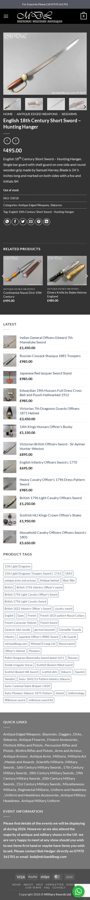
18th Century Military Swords (51, 773)
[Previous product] (15, 140)
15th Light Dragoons (18, 566)
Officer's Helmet (15, 651)
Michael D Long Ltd (43, 643)
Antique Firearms (32, 739)
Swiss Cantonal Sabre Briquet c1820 (27, 686)
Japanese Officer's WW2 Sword (38, 637)
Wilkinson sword (15, 700)
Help (39, 884)
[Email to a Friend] (31, 221)
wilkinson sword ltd (41, 700)
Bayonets (50, 734)
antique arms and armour (20, 580)
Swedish (10, 679)
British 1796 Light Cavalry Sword (25, 601)
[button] (6, 16)
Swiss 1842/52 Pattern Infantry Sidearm (44, 679)
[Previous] (10, 63)
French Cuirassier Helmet (20, 622)
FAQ (47, 887)
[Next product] (7, 140)
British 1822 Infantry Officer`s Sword (28, 608)
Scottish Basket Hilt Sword (21, 672)
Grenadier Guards (70, 629)
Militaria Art (77, 756)
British (9, 587)
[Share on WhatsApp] (7, 221)
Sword (60, 693)
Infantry (10, 637)
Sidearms (69, 114)
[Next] (79, 63)
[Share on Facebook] (15, 221)
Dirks (77, 734)
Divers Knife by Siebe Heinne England (67, 294)
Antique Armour (15, 756)
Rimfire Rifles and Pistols (34, 750)
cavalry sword (63, 608)
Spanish (80, 672)
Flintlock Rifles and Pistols (23, 745)
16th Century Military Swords (38, 767)
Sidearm (66, 672)
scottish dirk (49, 672)
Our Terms (33, 887)
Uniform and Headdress (69, 789)
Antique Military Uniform (40, 801)
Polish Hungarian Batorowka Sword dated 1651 (34, 658)
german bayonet (44, 629)
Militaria (59, 756)
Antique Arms (40, 756)
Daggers (65, 734)
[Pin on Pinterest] (38, 221)
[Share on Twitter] (23, 221)
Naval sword (67, 643)
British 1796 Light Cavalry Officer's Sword (31, 594)
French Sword (48, 622)
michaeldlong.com (16, 643)
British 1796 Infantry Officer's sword (39, 587)
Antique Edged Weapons (37, 114)
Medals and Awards (19, 762)
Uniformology (76, 693)
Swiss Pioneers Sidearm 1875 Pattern (28, 693)
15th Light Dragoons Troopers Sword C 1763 (33, 573)
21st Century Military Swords (38, 784)
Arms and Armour (68, 750)
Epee (20, 615)
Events (71, 884)
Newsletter (55, 884)
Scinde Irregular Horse (19, 665)
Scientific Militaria (49, 762)
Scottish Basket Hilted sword (54, 665)
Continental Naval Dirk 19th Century (22, 294)
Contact (59, 887)
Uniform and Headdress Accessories (32, 795)
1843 (68, 573)
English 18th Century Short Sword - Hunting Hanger (41, 212)
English (9, 615)
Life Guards (69, 637)
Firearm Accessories (62, 739)
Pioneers (34, 651)
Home (8, 114)
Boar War (69, 580)
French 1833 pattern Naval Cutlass (62, 615)
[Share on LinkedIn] (46, 221)
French (32, 615)
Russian (73, 658)
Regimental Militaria (33, 789)
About (28, 884)
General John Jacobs (17, 629)
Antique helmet (49, 580)
